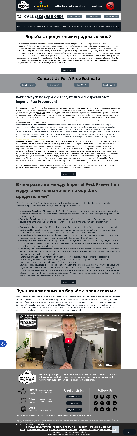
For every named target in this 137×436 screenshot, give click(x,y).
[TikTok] (96, 409)
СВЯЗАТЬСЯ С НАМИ (61, 432)
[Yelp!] (108, 409)
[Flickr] (102, 409)
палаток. (30, 115)
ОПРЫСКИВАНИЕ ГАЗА (100, 427)
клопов (81, 151)
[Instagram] (102, 397)
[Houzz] (115, 409)
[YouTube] (108, 397)
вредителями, (22, 60)
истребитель (21, 46)
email (89, 415)
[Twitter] (96, 403)
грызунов (41, 113)
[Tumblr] (102, 403)
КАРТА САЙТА (79, 432)
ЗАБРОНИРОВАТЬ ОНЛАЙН (64, 429)
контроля (114, 110)
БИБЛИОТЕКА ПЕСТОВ (37, 429)
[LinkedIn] (115, 403)
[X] (115, 397)
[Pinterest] (108, 403)
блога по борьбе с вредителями (59, 58)
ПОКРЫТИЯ (70, 427)
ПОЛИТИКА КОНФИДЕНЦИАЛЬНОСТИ (97, 429)
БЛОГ (22, 429)
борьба (84, 43)
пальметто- (100, 151)
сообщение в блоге (101, 58)
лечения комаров (53, 153)
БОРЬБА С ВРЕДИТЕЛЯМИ (38, 427)
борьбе (115, 58)
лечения (74, 151)
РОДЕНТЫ (57, 427)
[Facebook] (96, 397)
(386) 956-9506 (49, 16)
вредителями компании (99, 43)
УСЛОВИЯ (82, 427)
